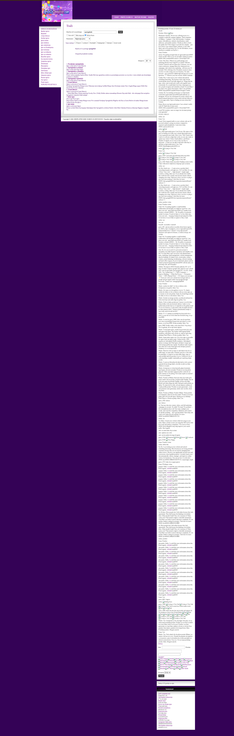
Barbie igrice (45, 31)
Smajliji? (161, 657)
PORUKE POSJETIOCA (49, 84)
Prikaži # (141, 61)
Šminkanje (44, 64)
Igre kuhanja (45, 50)
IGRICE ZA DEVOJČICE (49, 29)
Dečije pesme (140, 17)
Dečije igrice (45, 38)
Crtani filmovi (45, 36)
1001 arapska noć (164, 694)
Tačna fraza (90, 35)
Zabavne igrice (46, 75)
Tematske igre (45, 68)
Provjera (161, 673)
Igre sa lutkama (46, 52)
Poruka (188, 647)
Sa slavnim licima (47, 59)
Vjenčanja (44, 70)
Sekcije (109, 43)
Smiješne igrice (46, 61)
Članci (78, 43)
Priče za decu (127, 17)
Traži (120, 32)
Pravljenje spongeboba (76, 64)
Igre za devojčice (115, 119)
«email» (169, 468)
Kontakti (93, 43)
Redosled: (70, 39)
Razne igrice (45, 77)
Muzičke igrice (45, 57)
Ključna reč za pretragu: (74, 32)
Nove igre (71, 97)
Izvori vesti (117, 43)
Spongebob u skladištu (76, 71)
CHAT (116, 17)
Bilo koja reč (80, 35)
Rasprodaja (162, 715)
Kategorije (101, 43)
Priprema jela (162, 711)
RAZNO (151, 17)
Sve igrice (44, 80)
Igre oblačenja (45, 45)
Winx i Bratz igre (46, 73)
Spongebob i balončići (75, 79)
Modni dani (162, 701)
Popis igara (45, 82)
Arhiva (160, 644)
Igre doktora (45, 43)
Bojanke (43, 33)
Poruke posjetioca (164, 708)
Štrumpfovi (44, 66)
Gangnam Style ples (165, 722)
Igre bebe (71, 104)
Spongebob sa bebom (75, 68)
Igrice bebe (44, 40)
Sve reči (71, 35)
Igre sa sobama (46, 54)
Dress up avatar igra (165, 704)
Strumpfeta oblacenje (165, 697)
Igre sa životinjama (47, 47)
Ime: (159, 647)
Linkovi (85, 43)
